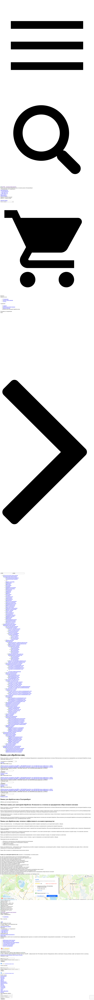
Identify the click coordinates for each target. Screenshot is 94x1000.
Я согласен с (8, 973)
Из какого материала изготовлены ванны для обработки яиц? (15, 861)
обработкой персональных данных (9, 973)
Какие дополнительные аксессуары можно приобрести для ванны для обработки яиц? (20, 873)
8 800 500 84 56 (4, 195)
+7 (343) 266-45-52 (5, 191)
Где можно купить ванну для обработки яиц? (11, 859)
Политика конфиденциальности (8, 934)
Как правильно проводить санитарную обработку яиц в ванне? (15, 867)
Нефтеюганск (3, 981)
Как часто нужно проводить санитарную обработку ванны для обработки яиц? (19, 870)
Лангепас (3, 978)
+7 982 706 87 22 (4, 193)
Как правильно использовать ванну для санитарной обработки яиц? (16, 857)
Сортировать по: (4, 761)
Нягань (2, 984)
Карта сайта (3, 935)
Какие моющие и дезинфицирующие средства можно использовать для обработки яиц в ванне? (22, 869)
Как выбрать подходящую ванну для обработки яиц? (13, 862)
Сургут (2, 988)
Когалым (2, 977)
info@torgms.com (4, 190)
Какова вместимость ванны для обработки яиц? (12, 865)
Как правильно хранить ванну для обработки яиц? (13, 872)
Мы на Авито (3, 194)
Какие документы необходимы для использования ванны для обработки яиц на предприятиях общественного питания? (28, 871)
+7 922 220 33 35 (4, 192)
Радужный (3, 986)
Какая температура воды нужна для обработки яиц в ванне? (15, 868)
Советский (3, 987)
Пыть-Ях (2, 985)
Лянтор (2, 979)
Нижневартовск (4, 983)
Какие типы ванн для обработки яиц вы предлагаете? (13, 860)
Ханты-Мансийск (4, 991)
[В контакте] (2, 921)
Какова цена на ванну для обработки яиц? (11, 863)
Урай (2, 989)
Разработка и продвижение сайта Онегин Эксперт (12, 954)
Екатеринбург (4, 976)
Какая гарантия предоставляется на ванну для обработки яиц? (15, 864)
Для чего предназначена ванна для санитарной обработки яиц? (15, 856)
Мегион (2, 980)
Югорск (2, 992)
